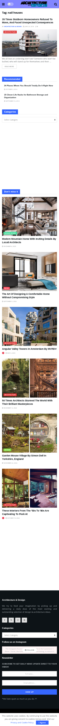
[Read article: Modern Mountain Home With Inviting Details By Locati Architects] (29, 216)
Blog (6, 288)
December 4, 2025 (9, 246)
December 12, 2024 (10, 408)
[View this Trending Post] (3, 353)
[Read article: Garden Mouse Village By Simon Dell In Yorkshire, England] (29, 433)
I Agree (42, 722)
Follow (30, 650)
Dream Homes (10, 233)
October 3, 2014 (11, 89)
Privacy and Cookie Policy (22, 722)
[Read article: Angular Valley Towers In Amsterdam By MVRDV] (29, 326)
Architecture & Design (13, 26)
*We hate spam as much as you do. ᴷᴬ (19, 699)
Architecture (10, 32)
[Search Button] (55, 4)
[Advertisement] (29, 156)
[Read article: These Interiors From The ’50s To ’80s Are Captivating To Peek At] (29, 488)
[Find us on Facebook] (4, 620)
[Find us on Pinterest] (24, 620)
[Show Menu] (3, 4)
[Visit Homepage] (34, 4)
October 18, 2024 (13, 518)
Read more (11, 65)
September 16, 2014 (12, 101)
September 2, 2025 (10, 301)
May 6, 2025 (11, 353)
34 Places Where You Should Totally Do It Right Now (28, 85)
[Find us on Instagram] (17, 620)
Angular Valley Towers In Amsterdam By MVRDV (29, 349)
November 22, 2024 (10, 463)
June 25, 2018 (29, 26)
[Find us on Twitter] (11, 620)
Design (7, 450)
